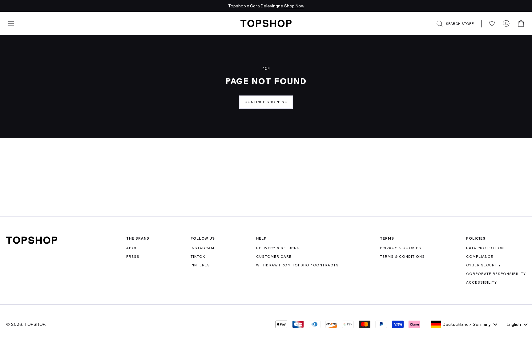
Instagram (202, 247)
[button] (459, 23)
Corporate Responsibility (496, 273)
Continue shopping (266, 101)
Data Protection (485, 247)
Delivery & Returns (278, 247)
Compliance (479, 256)
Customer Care (274, 256)
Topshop (34, 324)
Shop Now (294, 6)
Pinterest (201, 265)
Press (132, 256)
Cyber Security (483, 265)
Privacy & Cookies (400, 247)
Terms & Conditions (402, 256)
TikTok (198, 256)
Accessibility (481, 282)
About (133, 247)
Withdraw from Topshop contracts (297, 265)
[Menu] (11, 23)
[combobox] (464, 324)
